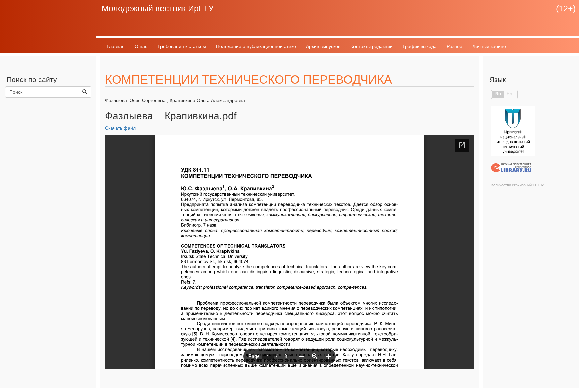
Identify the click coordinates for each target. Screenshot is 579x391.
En (509, 94)
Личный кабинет (490, 46)
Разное (454, 46)
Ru (498, 94)
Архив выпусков (323, 46)
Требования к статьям (181, 46)
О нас (141, 46)
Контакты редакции (371, 46)
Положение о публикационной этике (256, 46)
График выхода (420, 46)
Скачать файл (120, 128)
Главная (116, 46)
